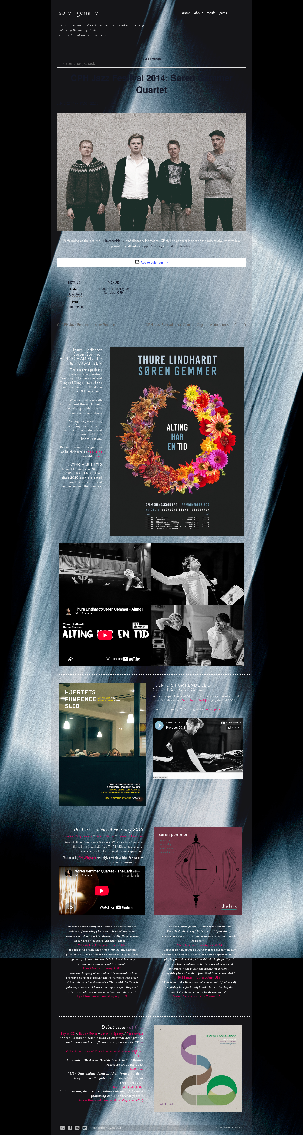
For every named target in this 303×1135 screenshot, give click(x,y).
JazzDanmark (136, 1069)
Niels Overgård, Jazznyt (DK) (102, 968)
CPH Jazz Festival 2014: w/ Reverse (88, 324)
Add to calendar (152, 262)
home (186, 12)
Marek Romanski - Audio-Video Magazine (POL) (111, 1100)
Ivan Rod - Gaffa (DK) (128, 1087)
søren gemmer (80, 12)
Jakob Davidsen (180, 246)
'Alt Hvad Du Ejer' (196, 700)
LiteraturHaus (113, 240)
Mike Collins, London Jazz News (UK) (102, 944)
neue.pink (95, 451)
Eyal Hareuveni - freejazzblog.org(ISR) (102, 996)
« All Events (151, 58)
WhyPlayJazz (87, 857)
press (223, 12)
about (198, 12)
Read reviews (134, 1033)
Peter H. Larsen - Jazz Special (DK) (199, 944)
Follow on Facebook (130, 835)
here (98, 456)
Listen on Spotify (112, 1033)
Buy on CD (67, 1033)
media (211, 12)
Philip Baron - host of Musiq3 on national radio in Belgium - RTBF (104, 1053)
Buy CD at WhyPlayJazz (76, 835)
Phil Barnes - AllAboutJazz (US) (199, 977)
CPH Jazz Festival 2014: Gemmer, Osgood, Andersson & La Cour (194, 324)
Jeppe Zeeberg (151, 246)
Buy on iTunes (105, 835)
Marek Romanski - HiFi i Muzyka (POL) (199, 996)
